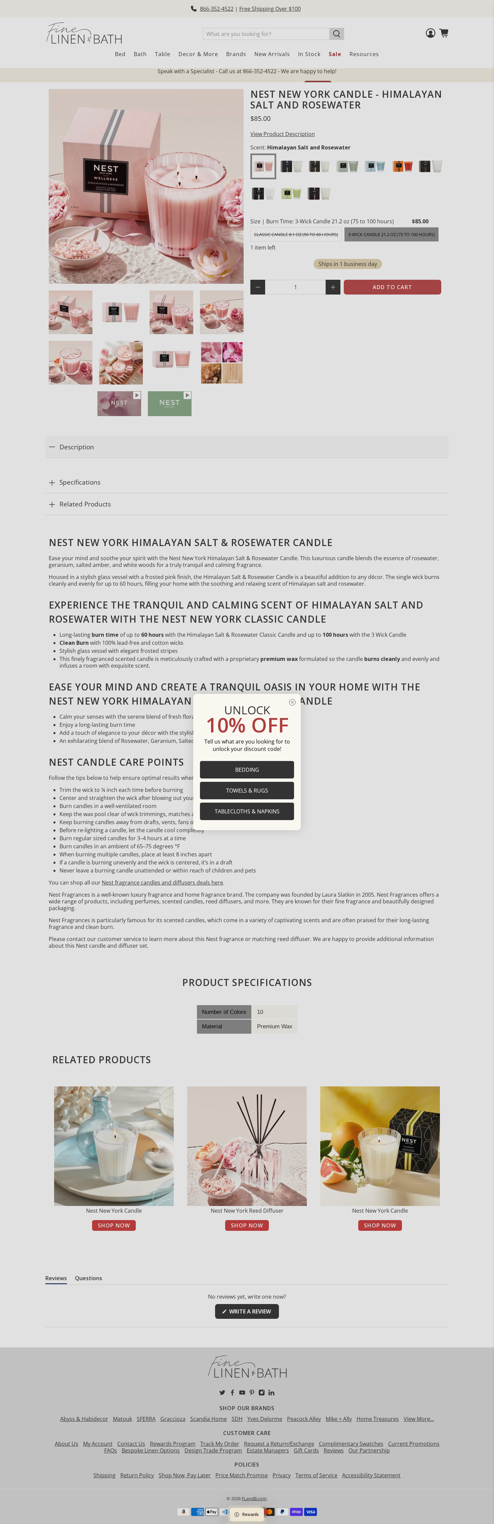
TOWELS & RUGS (247, 790)
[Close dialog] (292, 702)
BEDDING (247, 769)
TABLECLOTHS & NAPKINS (247, 811)
